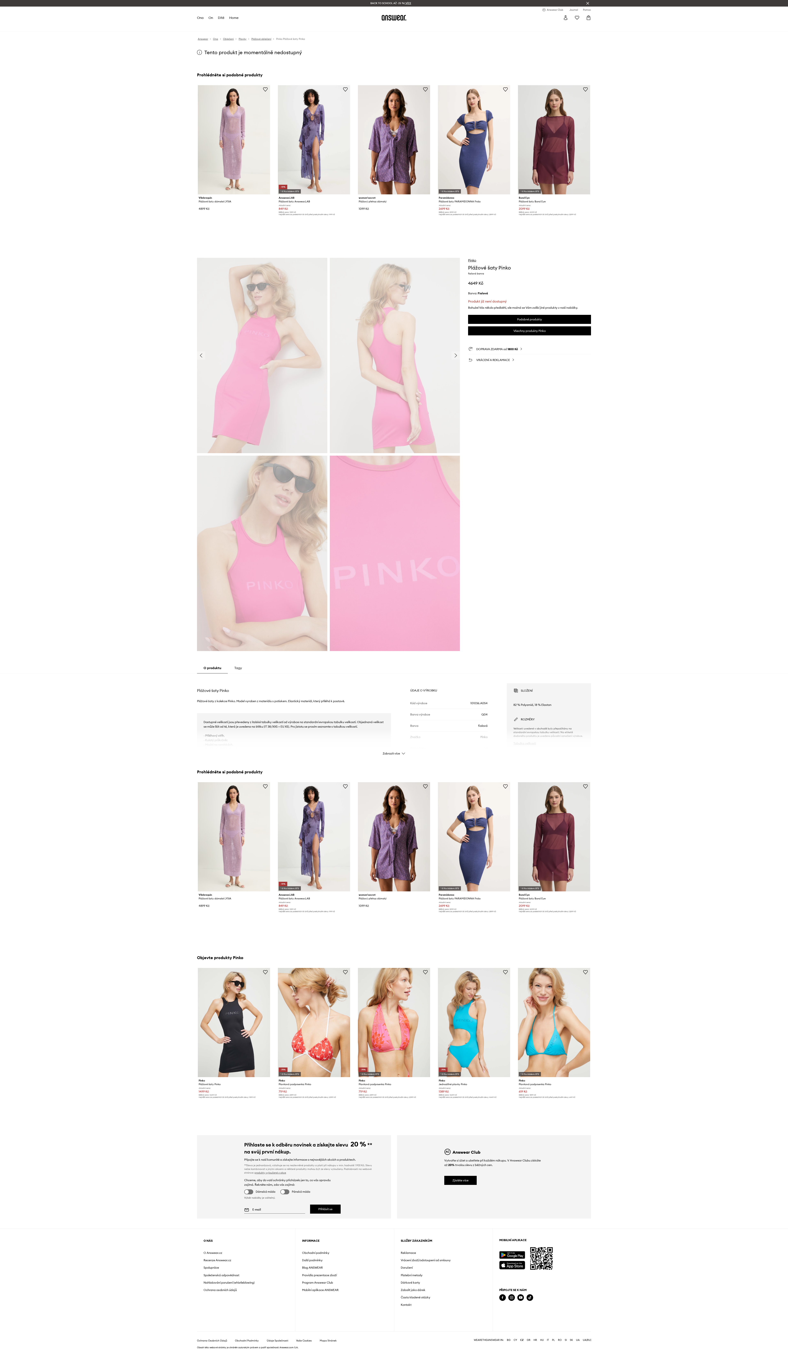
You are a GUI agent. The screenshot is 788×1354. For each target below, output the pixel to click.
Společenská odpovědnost (221, 1275)
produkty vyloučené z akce (270, 1172)
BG (509, 1340)
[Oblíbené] (577, 17)
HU (542, 1340)
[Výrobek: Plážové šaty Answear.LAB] (314, 139)
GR (528, 1340)
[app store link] (512, 1264)
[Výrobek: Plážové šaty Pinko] (234, 1022)
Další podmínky (312, 1260)
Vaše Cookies (304, 1340)
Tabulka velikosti (524, 743)
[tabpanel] (394, 715)
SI (566, 1340)
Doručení (407, 1267)
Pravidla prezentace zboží (319, 1275)
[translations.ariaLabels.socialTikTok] (529, 1297)
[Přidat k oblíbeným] (265, 89)
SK (571, 1340)
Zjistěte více (460, 1180)
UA (578, 1340)
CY (515, 1340)
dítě (221, 18)
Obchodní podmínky (315, 1253)
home (233, 18)
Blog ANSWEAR (312, 1267)
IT (548, 1340)
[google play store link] (512, 1255)
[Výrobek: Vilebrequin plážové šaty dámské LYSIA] (234, 139)
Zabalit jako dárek (413, 1290)
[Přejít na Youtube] (520, 1297)
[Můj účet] (565, 17)
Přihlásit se (325, 1209)
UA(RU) (587, 1340)
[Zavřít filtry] (587, 3)
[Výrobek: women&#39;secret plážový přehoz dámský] (394, 139)
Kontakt (406, 1305)
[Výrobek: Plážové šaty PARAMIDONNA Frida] (474, 139)
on (210, 18)
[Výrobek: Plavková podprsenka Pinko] (314, 1022)
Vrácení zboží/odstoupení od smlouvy (426, 1260)
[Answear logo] (394, 17)
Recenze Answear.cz (217, 1260)
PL (553, 1340)
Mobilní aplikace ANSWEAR (320, 1290)
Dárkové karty (410, 1282)
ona (200, 18)
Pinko (472, 260)
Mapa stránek (328, 1340)
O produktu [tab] (212, 668)
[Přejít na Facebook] (502, 1297)
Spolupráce (211, 1267)
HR (535, 1340)
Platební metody (412, 1275)
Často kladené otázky (415, 1297)
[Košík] (588, 17)
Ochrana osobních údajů (220, 1290)
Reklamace (408, 1253)
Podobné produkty (529, 319)
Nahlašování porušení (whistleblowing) (229, 1282)
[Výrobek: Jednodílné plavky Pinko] (474, 1022)
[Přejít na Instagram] (511, 1297)
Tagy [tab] (238, 668)
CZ (522, 1340)
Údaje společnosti (277, 1340)
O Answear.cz (213, 1253)
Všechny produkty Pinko (529, 331)
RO (560, 1340)
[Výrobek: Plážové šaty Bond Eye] (554, 139)
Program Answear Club (317, 1282)
